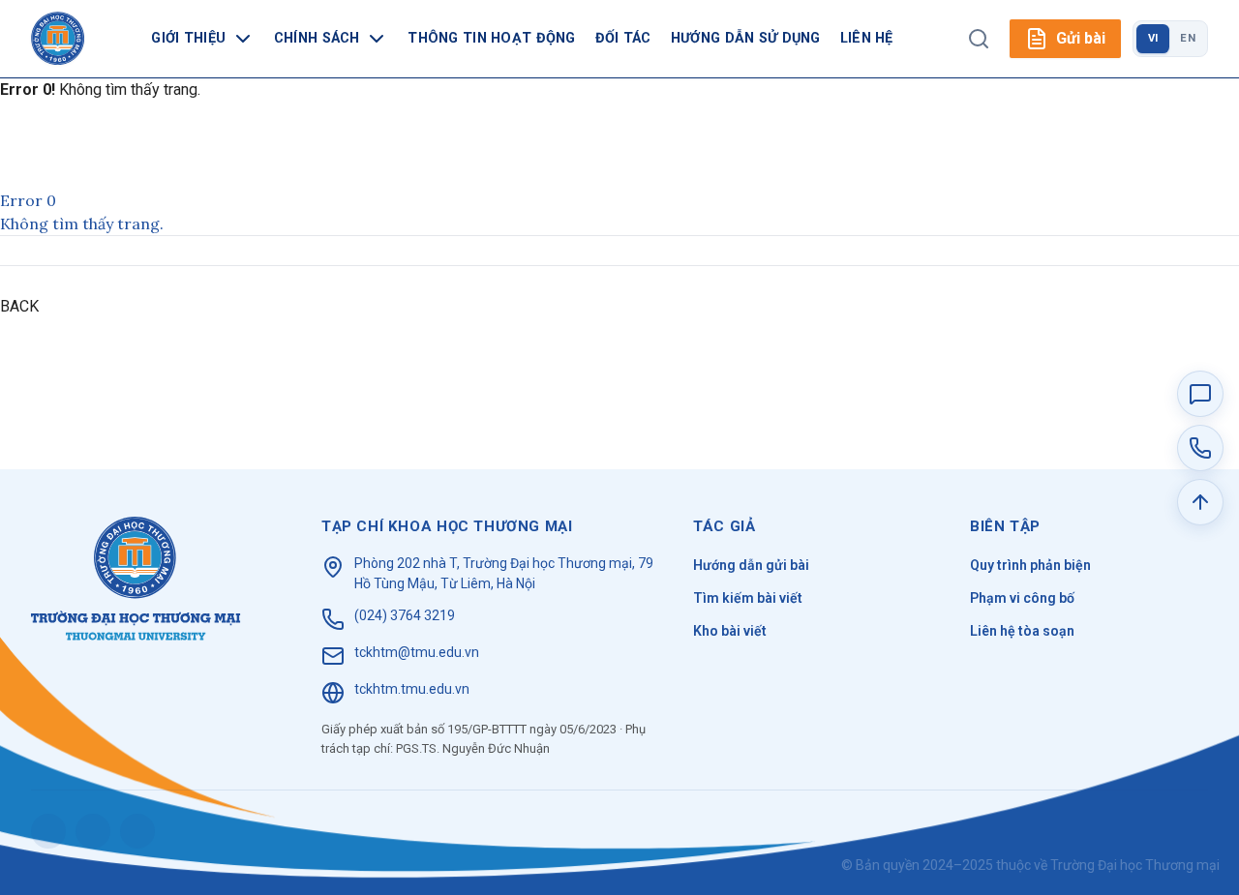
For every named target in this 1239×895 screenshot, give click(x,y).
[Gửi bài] (1200, 394)
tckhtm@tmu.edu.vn (416, 652)
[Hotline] (1200, 448)
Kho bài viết (730, 631)
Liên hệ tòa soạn (1022, 631)
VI (1153, 38)
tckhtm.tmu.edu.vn (411, 689)
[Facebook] (48, 831)
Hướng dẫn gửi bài (751, 565)
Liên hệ (866, 38)
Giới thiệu (188, 38)
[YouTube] (93, 831)
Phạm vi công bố (1022, 598)
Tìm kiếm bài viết (747, 598)
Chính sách (317, 38)
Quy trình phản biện (1030, 565)
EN (1187, 38)
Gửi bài (1080, 38)
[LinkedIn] (137, 831)
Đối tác (623, 38)
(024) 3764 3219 (404, 615)
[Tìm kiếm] (978, 38)
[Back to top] (1200, 502)
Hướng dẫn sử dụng (746, 38)
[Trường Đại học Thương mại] (136, 578)
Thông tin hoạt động (491, 38)
